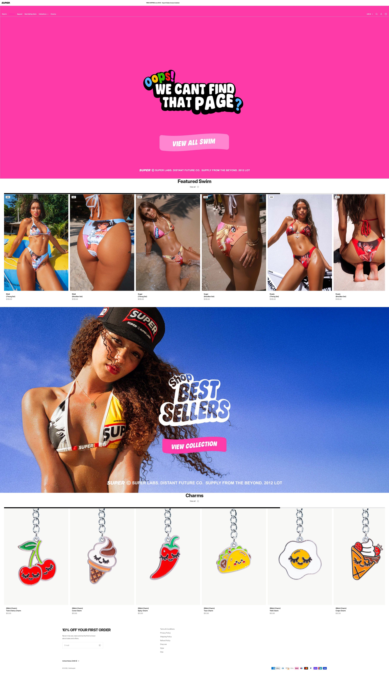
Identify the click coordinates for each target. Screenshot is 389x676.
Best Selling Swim (31, 14)
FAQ (161, 652)
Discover (163, 644)
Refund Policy (165, 640)
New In (4, 14)
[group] (194, 92)
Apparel (19, 14)
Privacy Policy (165, 633)
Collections (42, 14)
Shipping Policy (166, 637)
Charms (53, 14)
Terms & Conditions (167, 629)
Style (162, 648)
